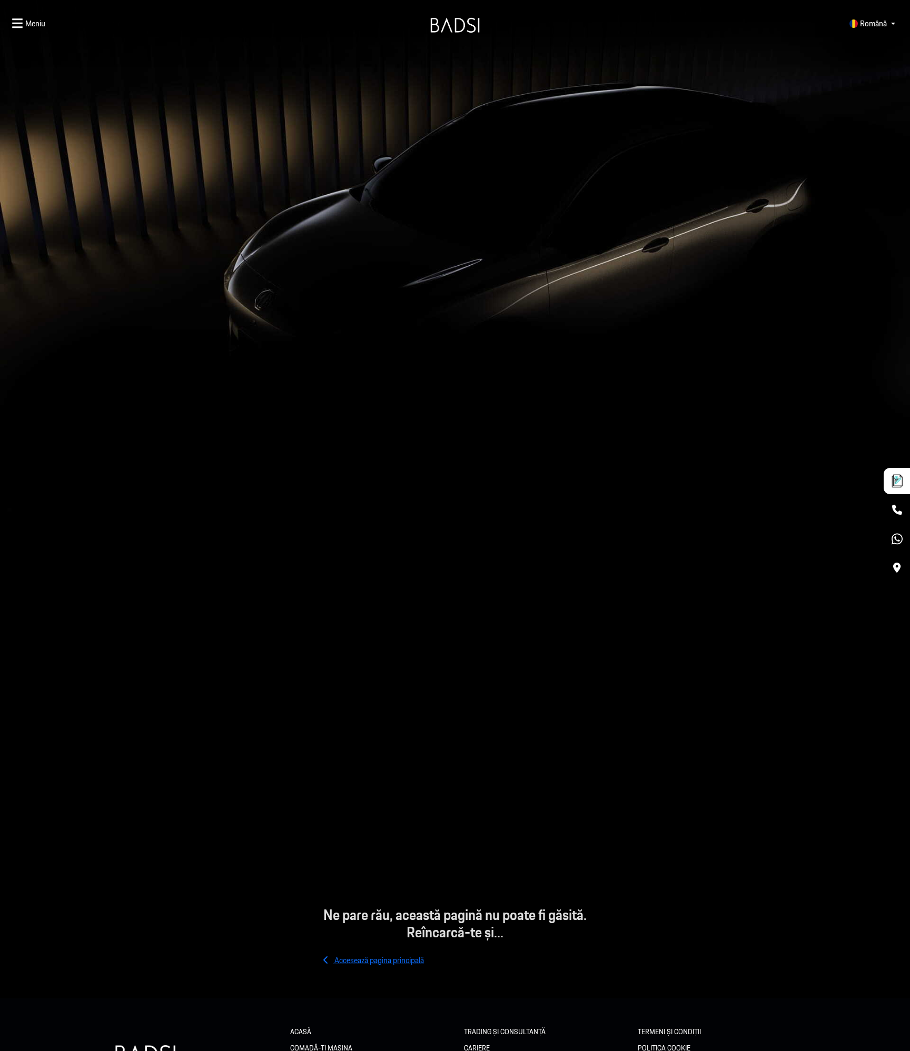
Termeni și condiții (669, 1031)
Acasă (300, 1031)
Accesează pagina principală (378, 960)
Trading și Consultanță (505, 1031)
